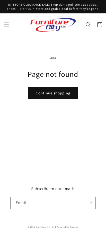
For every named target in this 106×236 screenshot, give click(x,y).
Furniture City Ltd (46, 226)
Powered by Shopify (67, 226)
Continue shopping (53, 93)
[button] (6, 24)
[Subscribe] (89, 203)
